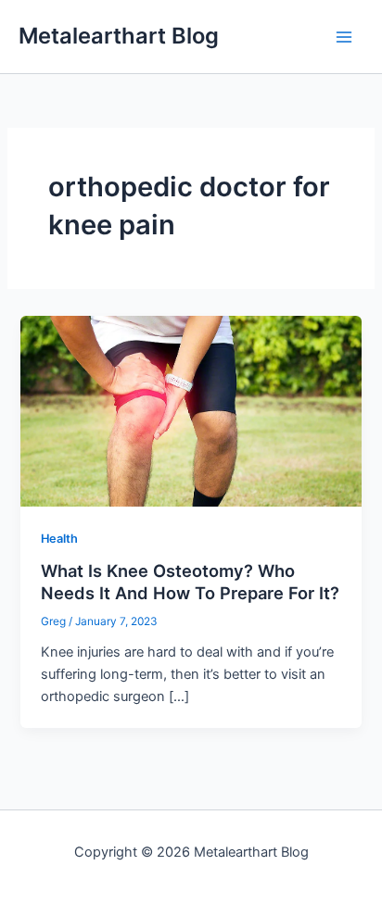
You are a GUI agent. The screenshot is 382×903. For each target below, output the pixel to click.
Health (59, 539)
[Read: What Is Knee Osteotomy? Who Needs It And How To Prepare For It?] (190, 410)
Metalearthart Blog (119, 35)
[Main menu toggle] (344, 37)
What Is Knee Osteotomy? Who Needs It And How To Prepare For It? (190, 581)
